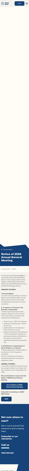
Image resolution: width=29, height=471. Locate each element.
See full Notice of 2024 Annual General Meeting (14, 386)
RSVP (6, 399)
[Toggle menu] (26, 3)
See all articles (7, 249)
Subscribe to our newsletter (9, 437)
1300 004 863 (7, 453)
